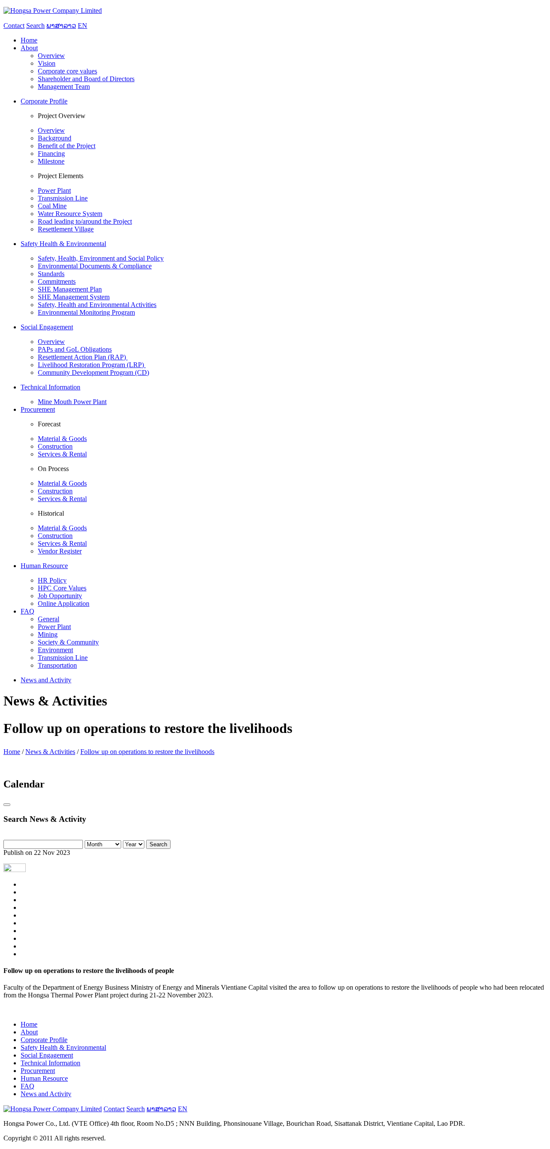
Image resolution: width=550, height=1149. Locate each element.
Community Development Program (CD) (93, 372)
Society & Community (68, 642)
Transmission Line (63, 198)
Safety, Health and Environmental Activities (97, 304)
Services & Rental (62, 454)
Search (158, 844)
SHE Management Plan (70, 289)
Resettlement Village (66, 229)
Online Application (63, 603)
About (29, 1032)
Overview (51, 55)
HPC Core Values (62, 588)
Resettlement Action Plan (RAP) (83, 357)
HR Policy (52, 580)
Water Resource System (70, 213)
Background (54, 138)
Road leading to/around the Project (85, 221)
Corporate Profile (44, 1039)
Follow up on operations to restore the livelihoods (147, 751)
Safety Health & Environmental (63, 1047)
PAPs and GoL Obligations (75, 349)
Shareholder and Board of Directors (86, 78)
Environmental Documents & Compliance (95, 266)
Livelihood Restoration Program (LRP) (92, 364)
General (48, 619)
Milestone (51, 161)
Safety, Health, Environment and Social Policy (101, 258)
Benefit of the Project (66, 145)
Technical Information (50, 1063)
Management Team (64, 86)
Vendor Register (60, 551)
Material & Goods (62, 438)
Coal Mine (52, 206)
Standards (51, 273)
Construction (55, 446)
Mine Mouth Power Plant (72, 401)
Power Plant (54, 190)
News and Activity (46, 1093)
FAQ (27, 1086)
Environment (55, 650)
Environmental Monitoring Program (86, 312)
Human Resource (44, 1078)
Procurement (38, 1070)
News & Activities (50, 751)
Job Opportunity (60, 595)
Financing (51, 153)
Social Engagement (47, 1055)
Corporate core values (67, 71)
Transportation (57, 665)
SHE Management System (74, 297)
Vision (46, 63)
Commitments (57, 281)
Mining (48, 634)
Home (11, 751)
